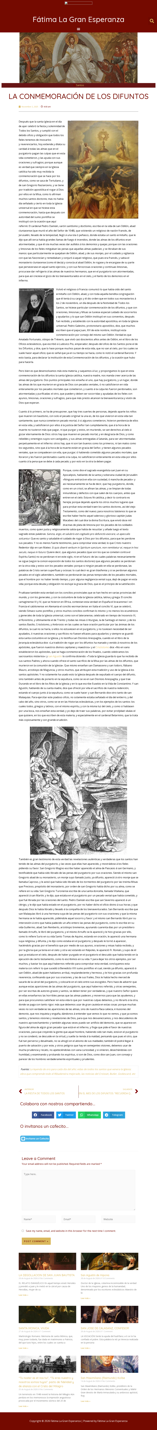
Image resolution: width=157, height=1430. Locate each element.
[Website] (118, 1219)
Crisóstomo (102, 647)
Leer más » (23, 1295)
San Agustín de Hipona (95, 1275)
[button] (78, 28)
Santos (80, 85)
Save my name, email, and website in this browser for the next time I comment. (71, 1231)
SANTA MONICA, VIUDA (34, 1328)
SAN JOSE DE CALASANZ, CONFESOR (105, 1328)
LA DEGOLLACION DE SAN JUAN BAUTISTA (47, 1275)
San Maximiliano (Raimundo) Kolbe (103, 1378)
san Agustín (55, 656)
